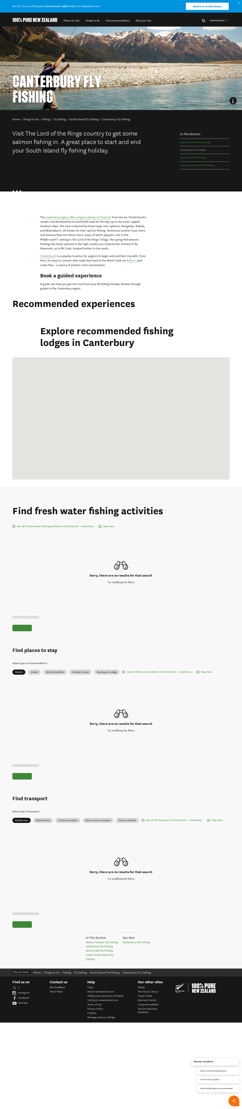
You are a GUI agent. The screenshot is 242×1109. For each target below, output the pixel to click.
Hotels (34, 672)
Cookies (91, 1013)
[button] (71, 20)
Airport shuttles (127, 820)
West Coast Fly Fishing (193, 157)
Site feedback (57, 987)
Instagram (24, 992)
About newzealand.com (100, 991)
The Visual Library (148, 991)
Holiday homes (80, 672)
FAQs (90, 987)
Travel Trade (145, 995)
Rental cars (21, 820)
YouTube (23, 1002)
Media (141, 987)
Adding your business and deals (105, 995)
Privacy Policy (95, 1008)
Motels (19, 672)
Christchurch (48, 256)
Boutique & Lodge (107, 672)
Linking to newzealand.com (102, 1000)
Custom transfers (68, 820)
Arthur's (132, 260)
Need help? (56, 991)
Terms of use (94, 1004)
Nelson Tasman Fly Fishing (195, 142)
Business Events (147, 1000)
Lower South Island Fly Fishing (197, 165)
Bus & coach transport (98, 820)
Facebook (23, 997)
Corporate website (148, 1004)
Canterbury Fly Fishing (99, 946)
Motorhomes (43, 820)
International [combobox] (217, 20)
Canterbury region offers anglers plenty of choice (78, 217)
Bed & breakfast (55, 672)
